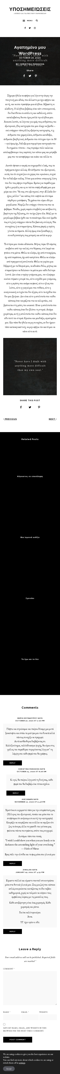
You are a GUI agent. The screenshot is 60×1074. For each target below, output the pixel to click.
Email (25, 1012)
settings (22, 1062)
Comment (9, 969)
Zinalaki (27, 870)
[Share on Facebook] (24, 76)
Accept (9, 1068)
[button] (27, 20)
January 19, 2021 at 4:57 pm (30, 872)
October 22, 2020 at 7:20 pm (30, 721)
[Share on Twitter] (30, 76)
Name (6, 1012)
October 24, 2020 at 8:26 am (31, 771)
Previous (10, 419)
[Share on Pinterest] (35, 76)
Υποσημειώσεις (30, 9)
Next (52, 419)
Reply (13, 763)
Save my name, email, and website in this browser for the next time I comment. (24, 1029)
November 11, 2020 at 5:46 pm (30, 802)
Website (43, 1012)
